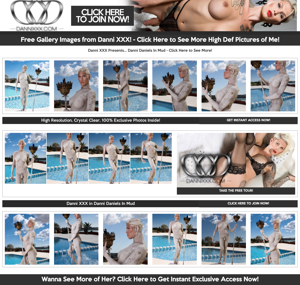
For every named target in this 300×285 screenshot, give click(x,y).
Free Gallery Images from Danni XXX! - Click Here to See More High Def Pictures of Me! (150, 40)
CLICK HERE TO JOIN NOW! (248, 203)
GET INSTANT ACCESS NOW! (248, 120)
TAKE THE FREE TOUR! (236, 190)
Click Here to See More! (190, 50)
